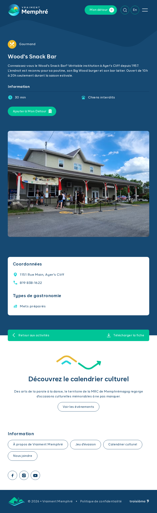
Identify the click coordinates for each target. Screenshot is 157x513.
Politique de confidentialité (101, 501)
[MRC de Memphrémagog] (16, 501)
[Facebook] (12, 475)
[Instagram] (24, 475)
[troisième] (139, 501)
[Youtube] (35, 475)
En (135, 9)
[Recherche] (125, 10)
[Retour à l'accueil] (28, 10)
